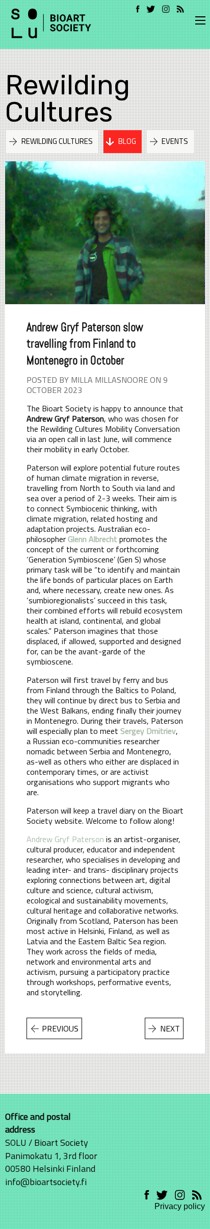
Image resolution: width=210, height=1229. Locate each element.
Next (170, 1028)
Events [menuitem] (175, 141)
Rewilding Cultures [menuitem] (57, 141)
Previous (60, 1028)
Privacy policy (179, 1206)
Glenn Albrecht (92, 539)
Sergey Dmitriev (148, 731)
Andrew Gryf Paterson (65, 839)
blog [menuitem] (127, 141)
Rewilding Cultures (67, 99)
